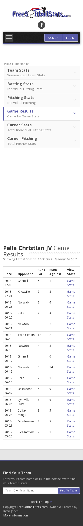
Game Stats (71, 283)
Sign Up (53, 38)
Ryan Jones (11, 511)
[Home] (41, 11)
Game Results (23, 113)
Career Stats (29, 127)
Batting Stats (25, 86)
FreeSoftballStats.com (32, 507)
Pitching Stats (21, 100)
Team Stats (26, 72)
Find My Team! (68, 490)
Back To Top (40, 502)
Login (70, 38)
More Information (15, 515)
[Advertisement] (41, 198)
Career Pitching (22, 141)
